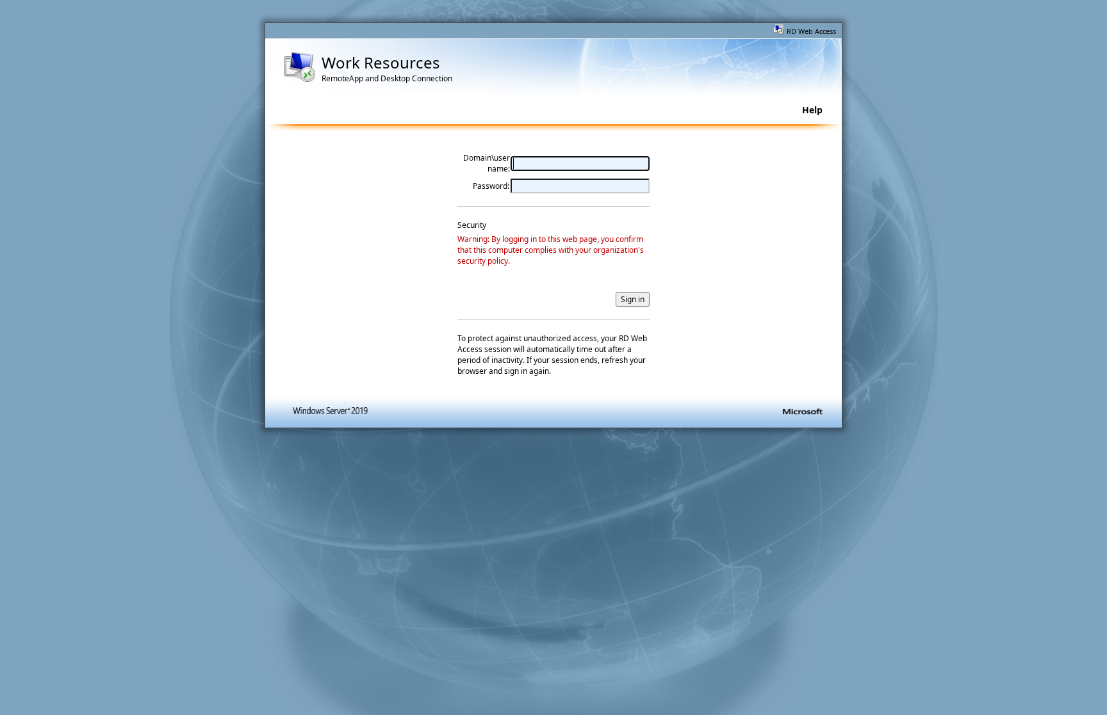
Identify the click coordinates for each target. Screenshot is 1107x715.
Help (812, 110)
